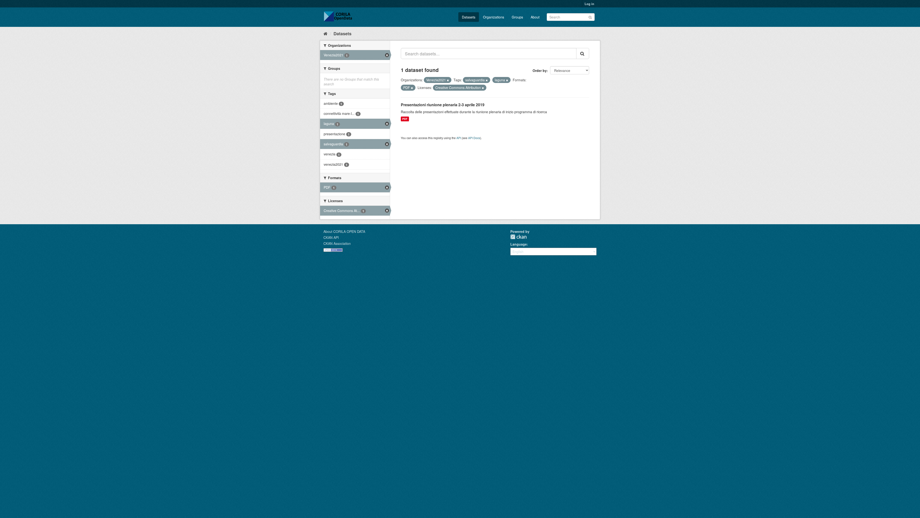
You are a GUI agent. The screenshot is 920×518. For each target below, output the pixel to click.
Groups (517, 17)
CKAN (518, 236)
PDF (404, 119)
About (535, 17)
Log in (589, 3)
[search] (582, 53)
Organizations (493, 17)
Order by (540, 70)
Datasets (468, 17)
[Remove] (448, 80)
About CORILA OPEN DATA (344, 231)
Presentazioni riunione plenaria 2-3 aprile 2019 (442, 104)
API (458, 138)
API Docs (474, 138)
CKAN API (331, 237)
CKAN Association (337, 243)
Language (518, 244)
